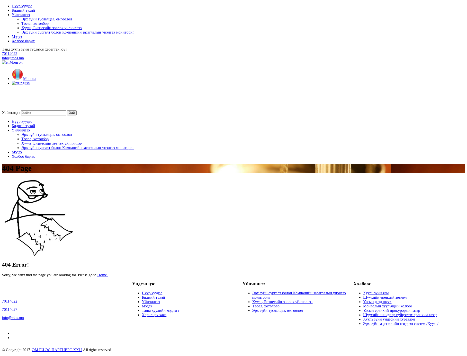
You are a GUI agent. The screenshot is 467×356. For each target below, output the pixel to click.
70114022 (9, 54)
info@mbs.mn (13, 58)
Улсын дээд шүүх (377, 302)
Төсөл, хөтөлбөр (35, 23)
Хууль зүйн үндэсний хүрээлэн (389, 319)
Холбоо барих (23, 41)
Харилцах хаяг (154, 315)
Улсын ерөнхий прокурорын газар (391, 310)
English (24, 83)
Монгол (16, 62)
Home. (102, 275)
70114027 (9, 309)
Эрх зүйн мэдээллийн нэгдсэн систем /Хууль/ (400, 323)
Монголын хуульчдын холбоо (387, 306)
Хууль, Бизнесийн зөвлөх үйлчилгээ (51, 28)
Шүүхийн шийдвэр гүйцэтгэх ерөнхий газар (400, 315)
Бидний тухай (23, 10)
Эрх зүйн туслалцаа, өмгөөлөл (46, 19)
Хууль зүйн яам (376, 293)
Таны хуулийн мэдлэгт (161, 310)
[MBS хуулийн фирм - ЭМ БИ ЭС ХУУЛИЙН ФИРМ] (63, 108)
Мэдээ (17, 37)
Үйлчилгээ (21, 15)
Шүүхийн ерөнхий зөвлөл (385, 297)
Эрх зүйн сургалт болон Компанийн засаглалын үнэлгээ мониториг (77, 32)
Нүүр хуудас (22, 6)
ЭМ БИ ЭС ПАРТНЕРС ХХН (57, 350)
